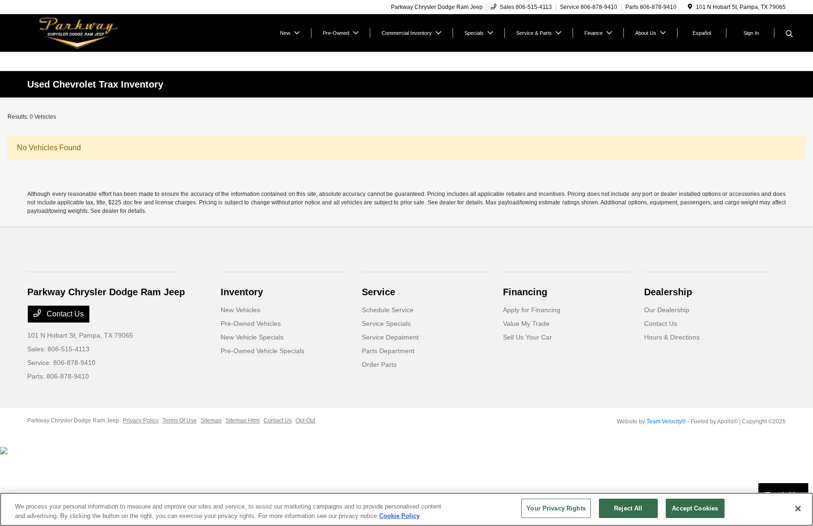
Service (378, 292)
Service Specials (386, 323)
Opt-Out (305, 420)
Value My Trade (526, 323)
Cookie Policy (399, 515)
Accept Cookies (695, 508)
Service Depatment (390, 337)
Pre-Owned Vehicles (251, 323)
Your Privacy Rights (555, 508)
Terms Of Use (179, 420)
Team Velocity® (666, 421)
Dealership (668, 292)
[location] (690, 7)
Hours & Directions (672, 337)
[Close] (798, 508)
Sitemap (211, 420)
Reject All (628, 508)
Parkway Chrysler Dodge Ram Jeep (73, 420)
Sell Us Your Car (527, 337)
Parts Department (388, 351)
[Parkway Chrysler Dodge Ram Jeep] (108, 32)
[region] (406, 509)
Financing (525, 292)
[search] (789, 34)
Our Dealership (666, 310)
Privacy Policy (141, 420)
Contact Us (64, 314)
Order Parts (379, 364)
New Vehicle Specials (252, 337)
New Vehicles (240, 310)
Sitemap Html (242, 420)
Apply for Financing (531, 310)
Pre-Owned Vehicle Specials (262, 351)
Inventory (242, 292)
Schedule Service (388, 310)
